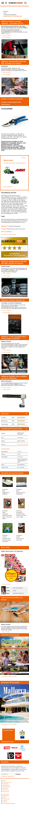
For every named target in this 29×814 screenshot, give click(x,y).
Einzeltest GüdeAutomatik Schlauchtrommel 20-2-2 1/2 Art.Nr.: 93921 (7, 514)
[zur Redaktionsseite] (3, 590)
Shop (4, 780)
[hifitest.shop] (18, 758)
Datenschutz (6, 799)
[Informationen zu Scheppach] (22, 737)
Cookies (5, 800)
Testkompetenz (7, 782)
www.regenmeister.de (23, 444)
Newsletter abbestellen (7, 776)
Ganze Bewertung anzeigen (8, 234)
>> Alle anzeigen (5, 37)
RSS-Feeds (6, 790)
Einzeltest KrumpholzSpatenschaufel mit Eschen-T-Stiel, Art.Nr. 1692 (21, 514)
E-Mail (14, 590)
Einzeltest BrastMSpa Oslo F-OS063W (6, 492)
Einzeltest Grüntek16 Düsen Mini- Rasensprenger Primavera (6, 538)
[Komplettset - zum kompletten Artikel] (14, 86)
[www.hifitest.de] (14, 750)
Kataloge (5, 788)
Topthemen (6, 791)
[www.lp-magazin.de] (11, 758)
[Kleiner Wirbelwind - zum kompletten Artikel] (14, 401)
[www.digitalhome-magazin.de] (7, 750)
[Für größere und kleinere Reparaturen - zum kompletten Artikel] (14, 324)
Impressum (6, 794)
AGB (4, 797)
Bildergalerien (6, 787)
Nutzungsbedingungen (9, 803)
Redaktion (5, 783)
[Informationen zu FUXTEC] (22, 731)
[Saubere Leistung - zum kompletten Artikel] (14, 364)
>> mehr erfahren (6, 584)
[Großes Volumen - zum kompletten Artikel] (14, 287)
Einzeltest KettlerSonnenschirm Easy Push (20, 538)
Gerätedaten (6, 785)
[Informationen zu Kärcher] (22, 734)
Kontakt (5, 802)
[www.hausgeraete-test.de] (22, 750)
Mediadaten (6, 795)
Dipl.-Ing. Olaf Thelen (18, 588)
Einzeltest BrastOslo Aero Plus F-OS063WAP (21, 492)
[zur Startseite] (16, 3)
